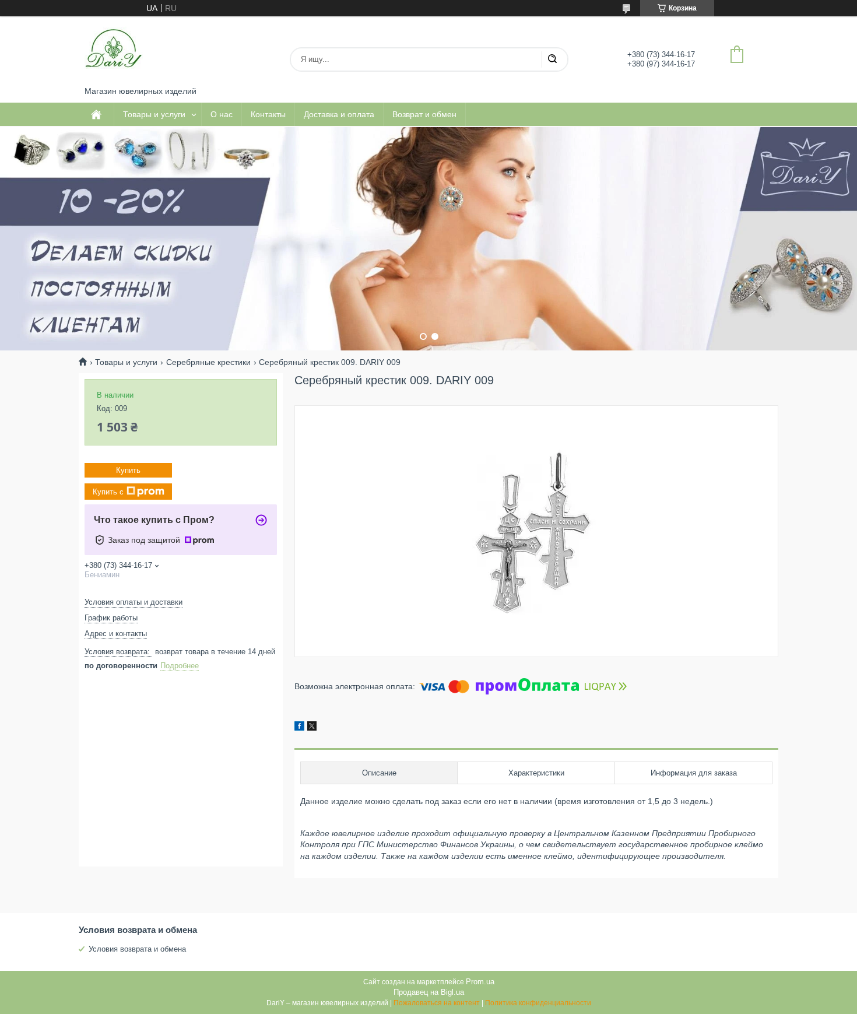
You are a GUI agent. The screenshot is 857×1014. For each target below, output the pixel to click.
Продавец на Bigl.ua (429, 992)
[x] (312, 727)
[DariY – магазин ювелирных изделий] (114, 51)
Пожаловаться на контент (437, 1003)
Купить (128, 470)
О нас (221, 114)
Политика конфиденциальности (538, 1003)
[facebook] (299, 727)
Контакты (268, 114)
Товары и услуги (154, 114)
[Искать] (552, 59)
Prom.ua (480, 981)
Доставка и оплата (339, 114)
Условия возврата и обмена (137, 949)
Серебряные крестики (208, 362)
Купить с (108, 491)
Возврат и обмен (424, 114)
